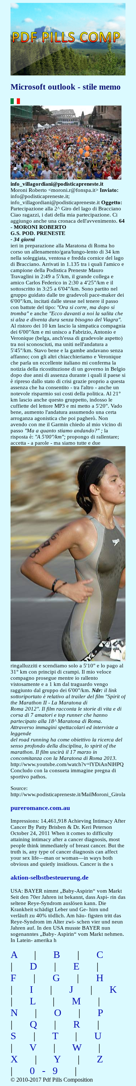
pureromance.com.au (40, 807)
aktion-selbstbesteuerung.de (49, 877)
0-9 (47, 1070)
